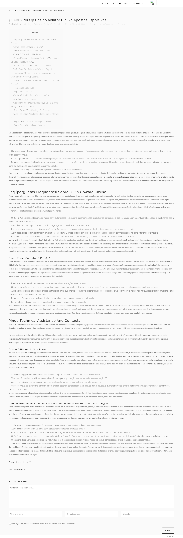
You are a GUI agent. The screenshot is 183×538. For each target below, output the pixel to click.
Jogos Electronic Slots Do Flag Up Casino (32, 121)
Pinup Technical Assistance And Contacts (31, 51)
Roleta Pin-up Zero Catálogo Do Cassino (31, 110)
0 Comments (109, 24)
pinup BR (26, 462)
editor (98, 24)
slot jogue (123, 177)
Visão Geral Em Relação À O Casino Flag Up (33, 69)
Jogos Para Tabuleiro (22, 92)
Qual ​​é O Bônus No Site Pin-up (27, 54)
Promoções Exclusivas (23, 88)
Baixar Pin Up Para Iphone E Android (29, 125)
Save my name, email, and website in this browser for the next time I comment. (43, 524)
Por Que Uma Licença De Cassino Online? (32, 65)
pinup (18, 462)
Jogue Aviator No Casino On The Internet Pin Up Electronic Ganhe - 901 (60, 24)
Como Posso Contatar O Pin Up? (28, 47)
